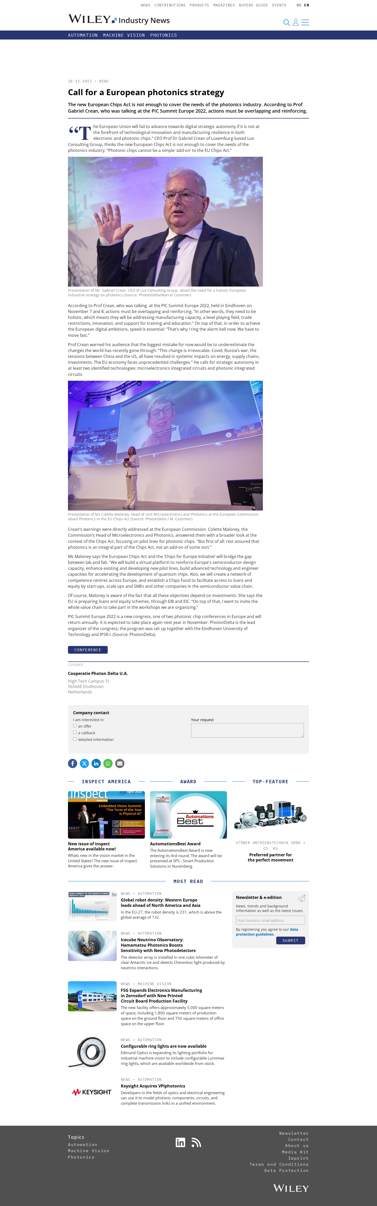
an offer (85, 726)
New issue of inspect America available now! (92, 846)
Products (199, 5)
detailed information (96, 739)
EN (306, 5)
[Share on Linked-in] (96, 763)
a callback (86, 732)
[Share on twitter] (84, 763)
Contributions (170, 5)
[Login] (296, 22)
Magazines (224, 5)
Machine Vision (124, 35)
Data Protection (286, 1170)
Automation (83, 35)
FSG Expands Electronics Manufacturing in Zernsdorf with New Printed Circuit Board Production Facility (161, 995)
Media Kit (295, 1151)
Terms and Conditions (279, 1164)
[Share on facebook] (72, 763)
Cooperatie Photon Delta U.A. (98, 673)
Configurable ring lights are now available (163, 1046)
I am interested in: (89, 719)
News (146, 5)
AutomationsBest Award (175, 844)
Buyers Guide (253, 5)
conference (87, 649)
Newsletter (294, 1133)
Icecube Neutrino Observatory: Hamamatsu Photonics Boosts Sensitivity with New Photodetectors (158, 945)
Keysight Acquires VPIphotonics (153, 1086)
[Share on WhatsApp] (108, 763)
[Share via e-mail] (119, 763)
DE (299, 5)
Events (279, 5)
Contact (298, 1139)
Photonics (163, 35)
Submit (291, 940)
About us (297, 1145)
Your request (202, 719)
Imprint (298, 1158)
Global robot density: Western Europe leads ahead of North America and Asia (161, 902)
